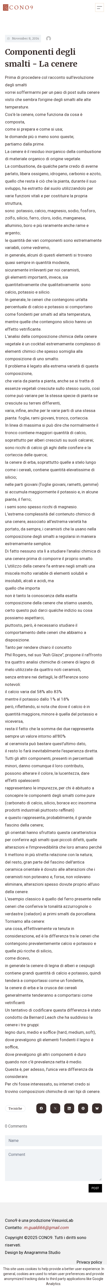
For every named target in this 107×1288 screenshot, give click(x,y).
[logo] (18, 7)
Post (95, 1188)
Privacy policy (89, 1262)
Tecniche (15, 1108)
